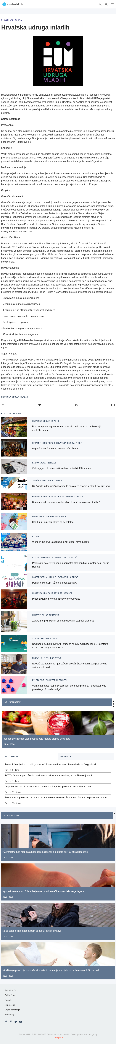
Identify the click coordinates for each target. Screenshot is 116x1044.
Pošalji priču (10, 990)
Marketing (9, 1014)
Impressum (10, 1005)
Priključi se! (10, 995)
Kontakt (8, 1000)
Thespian (58, 1037)
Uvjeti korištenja (12, 1009)
